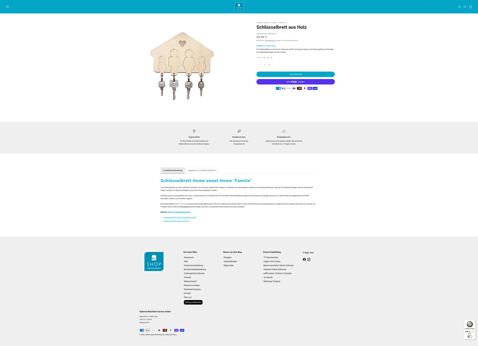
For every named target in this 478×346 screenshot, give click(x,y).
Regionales (228, 265)
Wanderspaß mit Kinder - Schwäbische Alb (180, 217)
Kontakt (187, 293)
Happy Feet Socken (272, 261)
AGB (186, 261)
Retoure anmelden (192, 285)
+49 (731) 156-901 (145, 319)
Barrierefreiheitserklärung (195, 269)
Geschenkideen (230, 261)
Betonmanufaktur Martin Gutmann (279, 265)
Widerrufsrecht (190, 281)
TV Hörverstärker (271, 257)
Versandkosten (270, 40)
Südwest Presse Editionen (275, 269)
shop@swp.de (144, 322)
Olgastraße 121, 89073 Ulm (148, 316)
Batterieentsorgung (192, 289)
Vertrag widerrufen (193, 302)
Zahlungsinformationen (194, 273)
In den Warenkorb (295, 74)
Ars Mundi (268, 277)
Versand (187, 277)
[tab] (173, 170)
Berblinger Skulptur (272, 281)
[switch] (469, 336)
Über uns (188, 297)
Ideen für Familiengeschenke (178, 212)
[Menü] (474, 321)
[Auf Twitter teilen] (268, 58)
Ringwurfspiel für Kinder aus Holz (176, 221)
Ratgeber (228, 257)
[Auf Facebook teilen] (264, 58)
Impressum (189, 257)
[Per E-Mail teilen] (271, 58)
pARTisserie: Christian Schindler (277, 273)
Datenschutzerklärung (193, 265)
